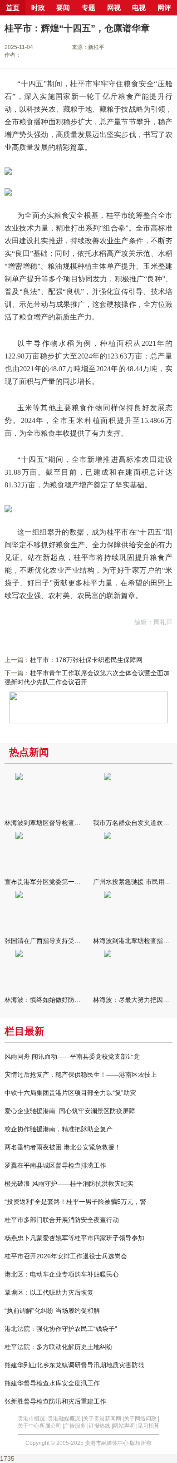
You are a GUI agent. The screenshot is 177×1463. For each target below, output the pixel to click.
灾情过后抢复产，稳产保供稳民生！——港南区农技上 (81, 1074)
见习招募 (148, 1426)
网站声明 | (125, 1426)
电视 (139, 7)
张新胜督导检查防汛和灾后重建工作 (55, 1401)
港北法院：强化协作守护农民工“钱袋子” (61, 1328)
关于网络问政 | (141, 1418)
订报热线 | (100, 1426)
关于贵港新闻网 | (103, 1418)
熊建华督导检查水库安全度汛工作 (52, 1383)
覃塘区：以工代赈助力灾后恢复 (49, 1292)
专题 (88, 7)
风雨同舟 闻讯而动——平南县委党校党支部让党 (72, 1056)
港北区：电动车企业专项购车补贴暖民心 (62, 1274)
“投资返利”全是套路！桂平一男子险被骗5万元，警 (75, 1201)
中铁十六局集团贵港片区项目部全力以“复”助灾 (70, 1092)
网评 (164, 7)
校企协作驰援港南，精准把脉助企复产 (59, 1129)
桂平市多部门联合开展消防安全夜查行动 (62, 1219)
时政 (38, 7)
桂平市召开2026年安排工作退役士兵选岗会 (66, 1256)
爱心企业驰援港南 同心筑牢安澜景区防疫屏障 (70, 1110)
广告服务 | (76, 1426)
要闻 (63, 7)
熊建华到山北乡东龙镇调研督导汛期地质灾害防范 (74, 1365)
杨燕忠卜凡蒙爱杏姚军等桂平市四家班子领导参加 (74, 1238)
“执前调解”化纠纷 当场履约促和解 (52, 1310)
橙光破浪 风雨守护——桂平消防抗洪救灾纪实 (69, 1183)
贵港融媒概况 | (65, 1418)
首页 (13, 7)
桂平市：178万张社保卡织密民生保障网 (86, 659)
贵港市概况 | (33, 1418)
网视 (114, 7)
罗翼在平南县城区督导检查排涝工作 (55, 1165)
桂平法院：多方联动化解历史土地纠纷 (59, 1346)
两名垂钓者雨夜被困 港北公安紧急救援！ (63, 1147)
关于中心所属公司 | (41, 1426)
